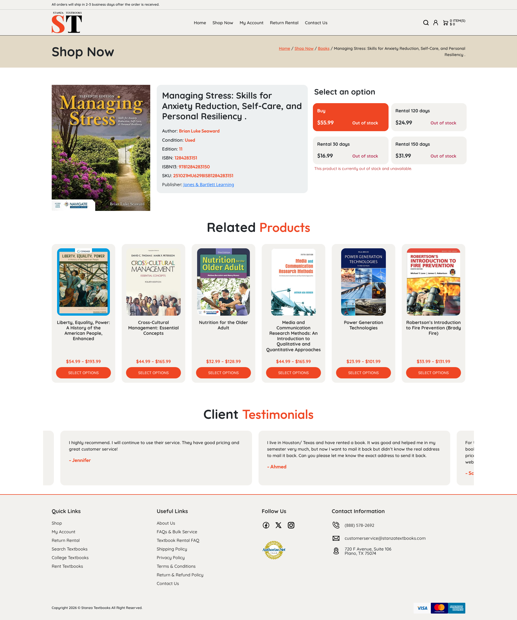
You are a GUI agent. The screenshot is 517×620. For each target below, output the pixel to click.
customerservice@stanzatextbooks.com (385, 538)
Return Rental (284, 22)
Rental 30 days (333, 144)
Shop (57, 523)
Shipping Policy (172, 549)
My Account (252, 22)
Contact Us (316, 22)
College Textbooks (70, 557)
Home (200, 22)
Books (324, 48)
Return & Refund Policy (180, 574)
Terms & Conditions (176, 566)
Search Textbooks (70, 549)
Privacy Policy (171, 557)
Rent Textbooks (67, 566)
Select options (83, 372)
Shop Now (222, 22)
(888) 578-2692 (359, 525)
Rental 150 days (413, 144)
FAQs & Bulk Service (177, 531)
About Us (166, 523)
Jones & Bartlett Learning (208, 184)
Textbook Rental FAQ (178, 540)
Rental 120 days (413, 111)
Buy (321, 111)
